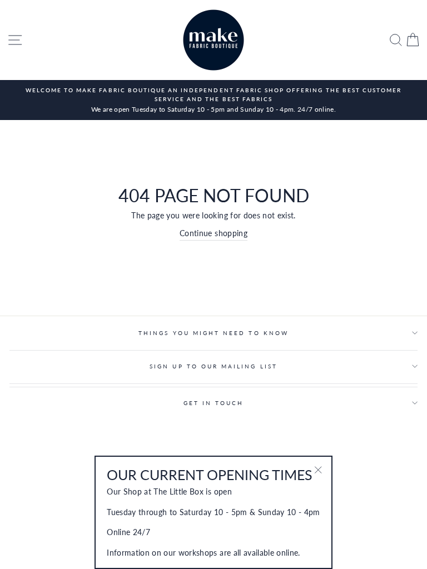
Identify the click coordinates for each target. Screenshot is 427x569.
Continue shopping (213, 233)
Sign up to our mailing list (213, 366)
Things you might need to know (213, 333)
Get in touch (213, 403)
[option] (213, 100)
